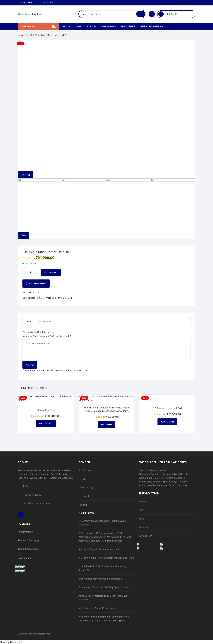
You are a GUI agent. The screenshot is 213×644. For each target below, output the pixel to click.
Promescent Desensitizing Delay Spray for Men (103, 587)
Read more (106, 424)
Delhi (142, 470)
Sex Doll (30, 35)
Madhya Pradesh (178, 481)
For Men (92, 26)
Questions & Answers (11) (41, 321)
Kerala (142, 477)
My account (145, 535)
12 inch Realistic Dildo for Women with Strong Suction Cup (102, 568)
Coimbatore (145, 485)
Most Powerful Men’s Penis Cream (97, 608)
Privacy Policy (25, 531)
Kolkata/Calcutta (180, 474)
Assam (172, 485)
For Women (109, 26)
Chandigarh (145, 481)
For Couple (128, 26)
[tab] (106, 321)
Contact (143, 527)
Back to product (46, 332)
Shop (78, 26)
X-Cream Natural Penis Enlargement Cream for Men (106, 557)
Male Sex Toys (54, 297)
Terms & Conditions (28, 548)
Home (66, 26)
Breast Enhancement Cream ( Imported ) (100, 578)
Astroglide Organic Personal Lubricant (98, 549)
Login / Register (27, 3)
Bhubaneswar (160, 485)
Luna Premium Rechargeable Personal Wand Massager (102, 522)
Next (23, 235)
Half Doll (40, 297)
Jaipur (164, 481)
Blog (141, 518)
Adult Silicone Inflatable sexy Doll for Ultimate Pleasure (102, 597)
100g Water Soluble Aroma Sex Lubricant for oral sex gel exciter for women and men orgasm (104, 618)
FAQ (141, 510)
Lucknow (158, 477)
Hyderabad (161, 470)
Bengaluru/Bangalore (150, 474)
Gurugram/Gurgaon (175, 477)
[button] (11, 642)
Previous (25, 174)
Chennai (166, 474)
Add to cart (51, 272)
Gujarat (156, 481)
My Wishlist (46, 3)
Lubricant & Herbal (152, 26)
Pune (149, 477)
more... (185, 485)
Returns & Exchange (28, 540)
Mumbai (150, 470)
